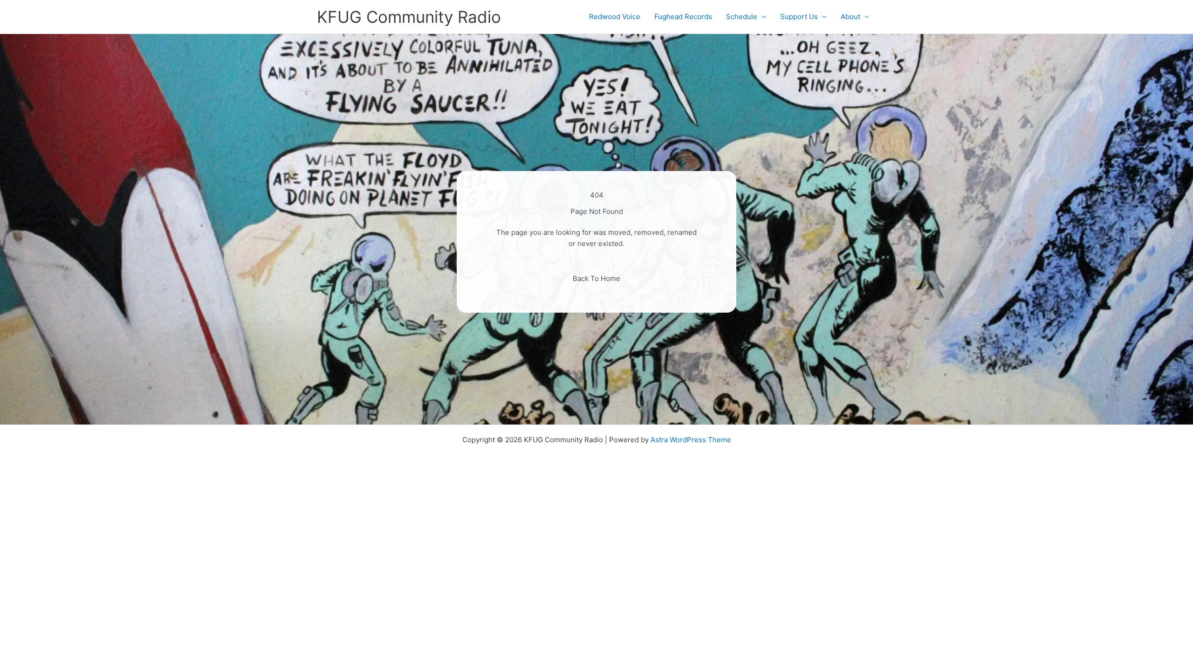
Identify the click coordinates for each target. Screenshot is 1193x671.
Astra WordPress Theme (691, 439)
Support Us (799, 16)
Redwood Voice (614, 16)
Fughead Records (683, 16)
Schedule (741, 16)
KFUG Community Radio (409, 17)
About (850, 16)
